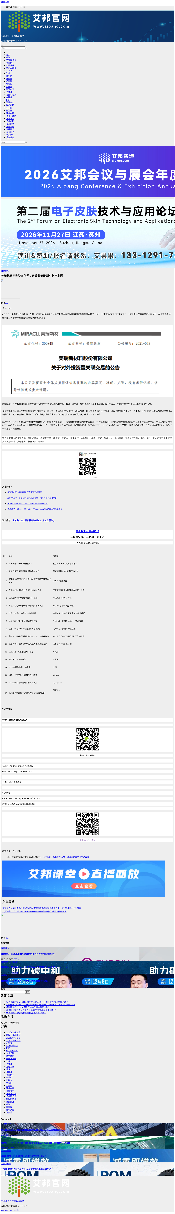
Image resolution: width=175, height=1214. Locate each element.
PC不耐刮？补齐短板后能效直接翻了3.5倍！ (26, 1013)
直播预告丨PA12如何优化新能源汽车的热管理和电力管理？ (28, 954)
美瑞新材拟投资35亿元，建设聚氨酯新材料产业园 (66, 857)
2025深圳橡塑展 (13, 1038)
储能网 (9, 81)
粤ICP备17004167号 (10, 1210)
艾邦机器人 (11, 95)
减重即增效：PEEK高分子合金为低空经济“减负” (28, 1007)
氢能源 (9, 87)
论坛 (8, 57)
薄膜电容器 (11, 1099)
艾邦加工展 (11, 1094)
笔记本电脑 (11, 68)
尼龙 (8, 1069)
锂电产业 (10, 1110)
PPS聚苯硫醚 (12, 1050)
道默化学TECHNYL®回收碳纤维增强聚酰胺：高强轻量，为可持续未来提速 (40, 1005)
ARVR (9, 71)
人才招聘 (10, 1053)
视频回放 (10, 1102)
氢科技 (9, 1085)
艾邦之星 (10, 118)
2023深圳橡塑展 (13, 1032)
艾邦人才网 (11, 116)
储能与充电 (11, 1059)
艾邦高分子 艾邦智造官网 (12, 36)
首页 (8, 55)
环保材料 (10, 113)
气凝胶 (9, 84)
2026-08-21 (6, 1135)
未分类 (9, 1077)
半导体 (9, 92)
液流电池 (10, 89)
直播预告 (10, 127)
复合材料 (10, 1067)
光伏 (8, 73)
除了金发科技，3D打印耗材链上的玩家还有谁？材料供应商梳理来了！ (38, 1002)
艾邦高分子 (15, 962)
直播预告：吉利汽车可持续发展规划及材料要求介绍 (24, 981)
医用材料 (10, 102)
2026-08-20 (6, 1161)
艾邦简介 (10, 137)
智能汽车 (10, 63)
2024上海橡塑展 (13, 1035)
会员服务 (10, 132)
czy (6, 303)
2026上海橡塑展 (13, 1040)
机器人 (9, 1080)
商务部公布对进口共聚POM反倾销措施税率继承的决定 (31, 1010)
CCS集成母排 (12, 1045)
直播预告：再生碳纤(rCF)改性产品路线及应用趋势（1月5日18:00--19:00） (34, 967)
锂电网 (9, 76)
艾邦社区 (10, 121)
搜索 (3, 989)
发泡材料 (10, 105)
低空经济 (10, 1056)
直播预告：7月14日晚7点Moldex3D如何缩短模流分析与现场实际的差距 (34, 911)
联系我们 (10, 135)
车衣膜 (9, 108)
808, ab (17, 959)
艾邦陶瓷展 (11, 60)
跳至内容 (5, 2)
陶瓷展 (9, 1112)
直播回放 (10, 129)
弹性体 (9, 97)
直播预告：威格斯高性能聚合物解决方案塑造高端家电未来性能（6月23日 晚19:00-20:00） (42, 908)
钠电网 (9, 78)
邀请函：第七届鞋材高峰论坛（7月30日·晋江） (34, 520)
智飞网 (9, 110)
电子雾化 (10, 65)
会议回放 (10, 124)
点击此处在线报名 (87, 840)
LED (8, 100)
